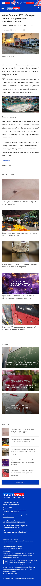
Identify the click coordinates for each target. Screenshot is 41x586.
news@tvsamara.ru (20, 509)
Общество (6, 161)
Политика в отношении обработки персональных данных (16, 526)
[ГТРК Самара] (13, 8)
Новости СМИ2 (7, 165)
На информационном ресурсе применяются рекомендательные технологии (19, 531)
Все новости (20, 482)
